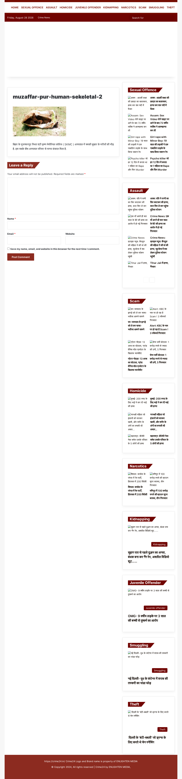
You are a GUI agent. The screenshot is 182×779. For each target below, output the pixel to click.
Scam (142, 7)
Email (11, 233)
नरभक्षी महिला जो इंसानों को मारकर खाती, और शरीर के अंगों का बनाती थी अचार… (158, 422)
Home (14, 7)
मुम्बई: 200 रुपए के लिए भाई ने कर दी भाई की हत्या (159, 402)
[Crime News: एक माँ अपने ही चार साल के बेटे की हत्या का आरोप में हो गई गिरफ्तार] (138, 221)
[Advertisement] (91, 50)
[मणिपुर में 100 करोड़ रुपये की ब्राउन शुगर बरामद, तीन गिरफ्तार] (159, 479)
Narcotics (128, 7)
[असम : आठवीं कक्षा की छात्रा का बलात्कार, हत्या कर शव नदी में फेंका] (138, 103)
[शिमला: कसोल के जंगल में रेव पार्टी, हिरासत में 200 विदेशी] (137, 477)
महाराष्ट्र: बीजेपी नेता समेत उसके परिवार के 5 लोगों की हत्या (159, 439)
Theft (171, 7)
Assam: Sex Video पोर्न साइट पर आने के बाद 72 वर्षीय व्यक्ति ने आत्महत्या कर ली (159, 123)
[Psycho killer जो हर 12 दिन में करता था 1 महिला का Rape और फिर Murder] (138, 164)
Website (70, 233)
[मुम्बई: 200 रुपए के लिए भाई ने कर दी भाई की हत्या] (138, 403)
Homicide (66, 7)
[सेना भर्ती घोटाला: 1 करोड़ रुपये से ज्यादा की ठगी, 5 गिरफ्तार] (159, 345)
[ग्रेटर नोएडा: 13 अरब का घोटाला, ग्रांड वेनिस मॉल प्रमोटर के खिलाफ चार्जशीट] (137, 347)
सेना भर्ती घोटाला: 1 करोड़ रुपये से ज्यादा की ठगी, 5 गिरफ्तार (158, 358)
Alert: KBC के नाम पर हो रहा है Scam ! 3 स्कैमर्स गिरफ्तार (159, 329)
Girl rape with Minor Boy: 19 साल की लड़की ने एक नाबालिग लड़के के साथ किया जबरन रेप (159, 144)
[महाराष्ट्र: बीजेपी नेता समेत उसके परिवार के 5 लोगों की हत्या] (138, 441)
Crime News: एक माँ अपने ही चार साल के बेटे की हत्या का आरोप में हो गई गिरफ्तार (159, 224)
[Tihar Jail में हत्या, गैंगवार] (138, 267)
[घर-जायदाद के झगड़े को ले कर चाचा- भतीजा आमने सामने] (137, 312)
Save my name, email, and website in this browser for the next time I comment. (55, 248)
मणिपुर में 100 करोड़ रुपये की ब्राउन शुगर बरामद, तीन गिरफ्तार (159, 494)
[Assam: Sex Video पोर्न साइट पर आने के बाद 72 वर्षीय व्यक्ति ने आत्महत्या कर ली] (138, 123)
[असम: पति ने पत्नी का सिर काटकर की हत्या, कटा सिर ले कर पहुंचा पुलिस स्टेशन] (138, 204)
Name (11, 218)
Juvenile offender (88, 7)
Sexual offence (32, 7)
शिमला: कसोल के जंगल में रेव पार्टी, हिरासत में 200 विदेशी (137, 490)
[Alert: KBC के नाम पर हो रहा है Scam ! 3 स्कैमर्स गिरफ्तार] (159, 314)
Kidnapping (111, 7)
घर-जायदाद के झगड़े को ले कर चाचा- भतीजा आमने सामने (137, 325)
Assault (51, 7)
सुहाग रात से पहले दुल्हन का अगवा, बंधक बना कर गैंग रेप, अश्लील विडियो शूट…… (148, 557)
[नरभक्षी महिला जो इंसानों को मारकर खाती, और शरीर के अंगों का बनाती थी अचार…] (138, 422)
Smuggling (156, 7)
